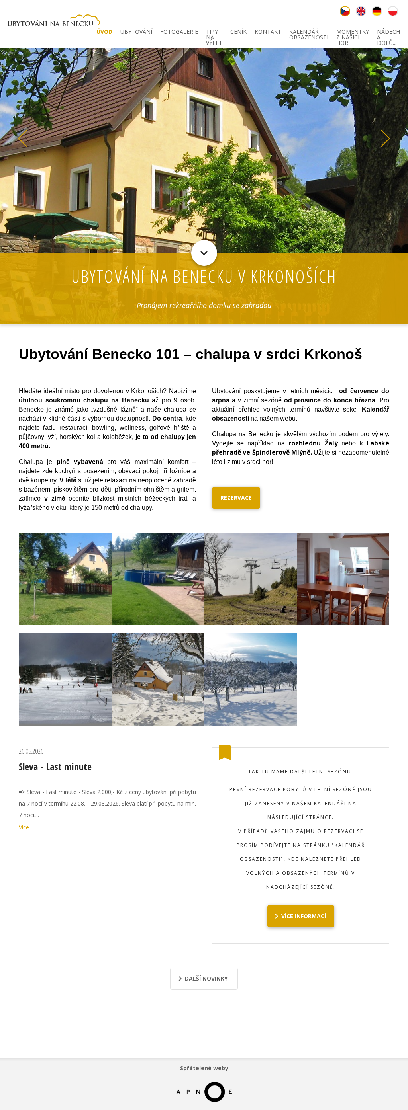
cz (345, 11)
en (361, 11)
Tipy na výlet (214, 33)
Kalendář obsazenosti (308, 33)
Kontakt (268, 32)
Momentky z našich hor (352, 33)
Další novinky (206, 978)
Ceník (238, 32)
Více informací (303, 916)
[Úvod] (54, 21)
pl (393, 11)
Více (24, 827)
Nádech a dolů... (388, 33)
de (377, 11)
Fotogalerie (179, 32)
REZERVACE (236, 497)
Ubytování (136, 32)
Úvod (104, 32)
